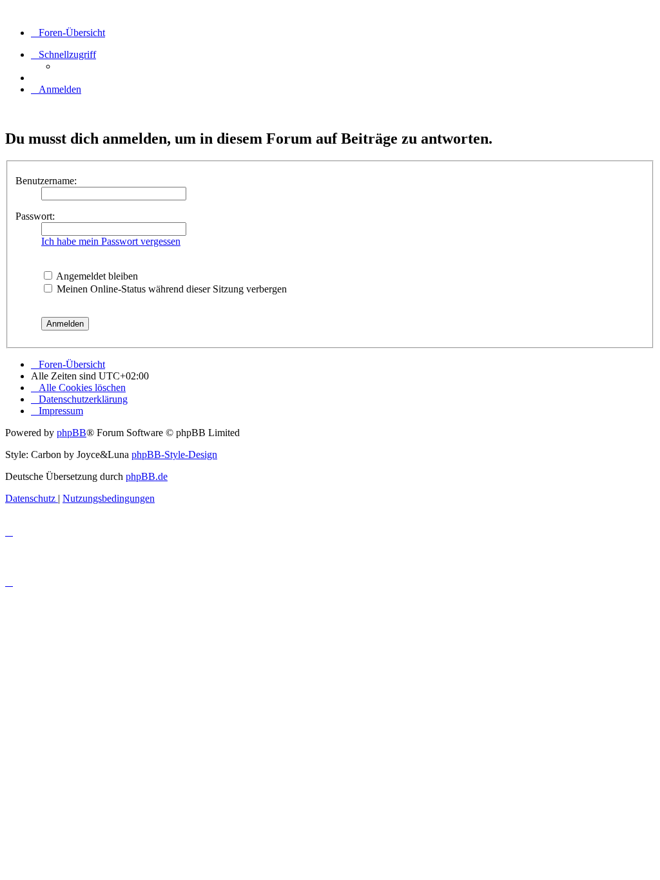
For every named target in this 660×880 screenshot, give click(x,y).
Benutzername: (46, 180)
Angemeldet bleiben (96, 276)
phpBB (71, 432)
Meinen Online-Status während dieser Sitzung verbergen (170, 288)
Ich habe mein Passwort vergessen (110, 241)
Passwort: (35, 216)
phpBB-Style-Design (174, 454)
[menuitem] (56, 89)
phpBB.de (147, 476)
